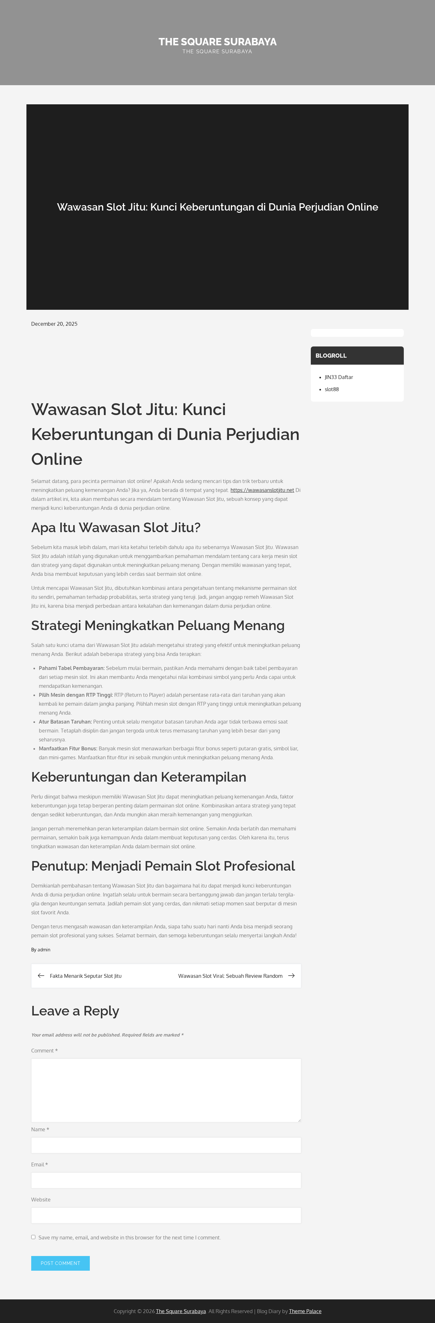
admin (44, 949)
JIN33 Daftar (339, 377)
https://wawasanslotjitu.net (262, 490)
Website (41, 1199)
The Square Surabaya (218, 42)
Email (39, 1164)
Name (40, 1129)
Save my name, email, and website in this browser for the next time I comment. (130, 1237)
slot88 (332, 389)
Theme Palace (305, 1311)
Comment (44, 1050)
